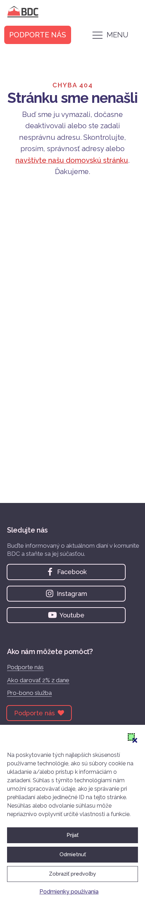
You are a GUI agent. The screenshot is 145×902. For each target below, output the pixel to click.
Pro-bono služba (29, 692)
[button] (131, 736)
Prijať (72, 835)
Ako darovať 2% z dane (38, 680)
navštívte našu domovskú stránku (71, 160)
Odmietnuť (72, 854)
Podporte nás (25, 667)
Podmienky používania (69, 891)
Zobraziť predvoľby (72, 874)
